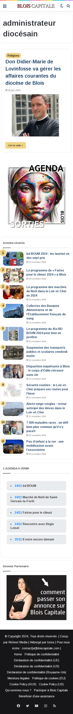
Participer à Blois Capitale (51, 690)
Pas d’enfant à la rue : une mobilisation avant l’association (45, 446)
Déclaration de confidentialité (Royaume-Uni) (36, 672)
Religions (13, 55)
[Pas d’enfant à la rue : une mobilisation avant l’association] (13, 447)
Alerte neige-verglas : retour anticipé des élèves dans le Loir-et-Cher (46, 408)
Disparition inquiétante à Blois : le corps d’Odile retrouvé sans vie (48, 370)
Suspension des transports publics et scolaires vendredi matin (46, 352)
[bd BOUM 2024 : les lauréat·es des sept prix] (13, 259)
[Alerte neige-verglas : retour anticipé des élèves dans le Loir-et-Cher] (13, 409)
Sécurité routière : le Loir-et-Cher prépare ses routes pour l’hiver (47, 389)
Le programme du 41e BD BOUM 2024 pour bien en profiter (44, 333)
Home (18, 654)
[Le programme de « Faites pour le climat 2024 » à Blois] (13, 275)
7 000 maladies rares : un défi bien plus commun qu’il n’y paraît (47, 427)
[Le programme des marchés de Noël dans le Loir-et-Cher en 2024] (13, 292)
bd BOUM (29, 485)
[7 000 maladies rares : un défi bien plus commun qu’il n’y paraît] (13, 428)
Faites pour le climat (37, 512)
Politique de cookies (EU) (49, 678)
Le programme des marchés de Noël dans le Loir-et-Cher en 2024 (46, 291)
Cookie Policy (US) (51, 684)
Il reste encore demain (38, 539)
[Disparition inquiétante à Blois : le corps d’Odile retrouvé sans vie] (13, 371)
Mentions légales (18, 678)
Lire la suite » (15, 145)
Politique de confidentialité (42, 654)
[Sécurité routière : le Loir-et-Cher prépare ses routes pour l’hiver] (13, 390)
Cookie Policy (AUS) (23, 684)
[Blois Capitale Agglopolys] (33, 5)
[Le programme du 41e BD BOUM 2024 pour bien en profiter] (13, 334)
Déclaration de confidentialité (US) (36, 666)
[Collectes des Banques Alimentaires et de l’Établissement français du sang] (13, 311)
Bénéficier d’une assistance (36, 696)
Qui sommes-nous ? (18, 690)
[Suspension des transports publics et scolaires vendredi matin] (13, 353)
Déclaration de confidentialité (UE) (36, 660)
